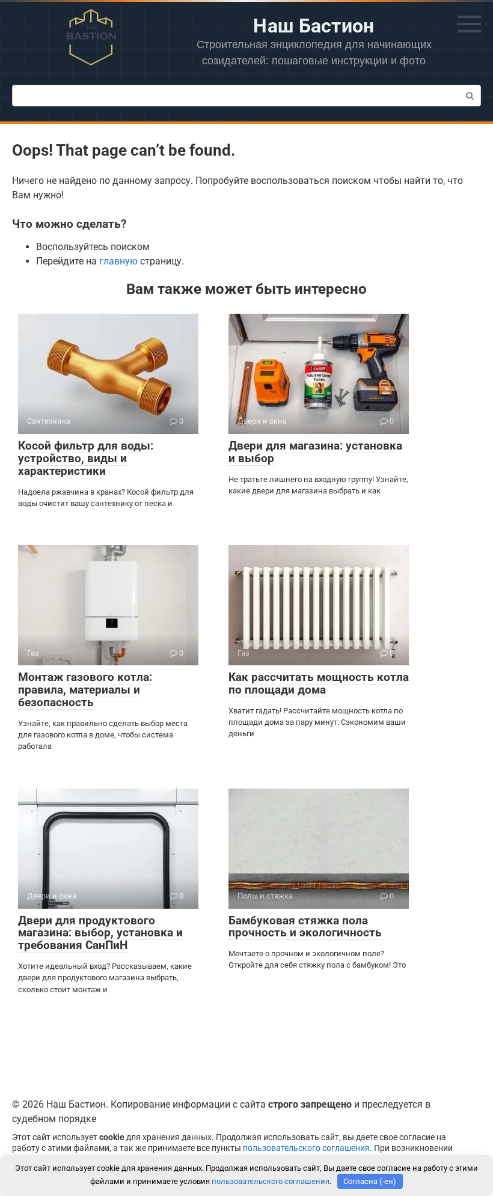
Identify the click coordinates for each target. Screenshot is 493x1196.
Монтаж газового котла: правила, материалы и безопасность (85, 689)
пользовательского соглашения (306, 1148)
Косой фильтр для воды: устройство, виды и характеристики (85, 458)
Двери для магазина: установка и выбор (315, 452)
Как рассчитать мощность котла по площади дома (318, 683)
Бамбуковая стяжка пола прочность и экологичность (305, 927)
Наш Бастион (314, 25)
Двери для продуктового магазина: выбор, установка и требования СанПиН (100, 933)
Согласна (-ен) (369, 1181)
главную (118, 261)
